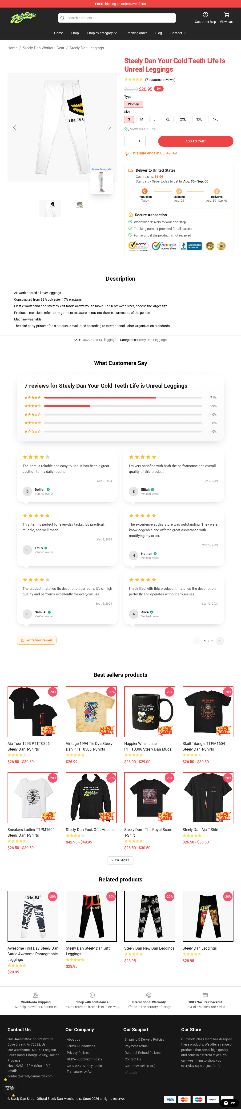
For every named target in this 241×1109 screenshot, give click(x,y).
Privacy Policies (78, 1053)
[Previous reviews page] (197, 641)
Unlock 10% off (9, 1088)
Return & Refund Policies (143, 1053)
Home (12, 48)
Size (127, 112)
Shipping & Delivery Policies (144, 1039)
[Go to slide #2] (74, 208)
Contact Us (133, 1059)
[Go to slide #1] (50, 208)
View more (121, 860)
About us (73, 1039)
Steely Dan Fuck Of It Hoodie (89, 829)
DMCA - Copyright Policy (84, 1059)
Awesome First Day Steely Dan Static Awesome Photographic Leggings (33, 954)
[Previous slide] (15, 127)
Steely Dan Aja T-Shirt (200, 829)
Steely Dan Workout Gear (43, 48)
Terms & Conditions (81, 1046)
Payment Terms (136, 1046)
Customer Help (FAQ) (140, 1066)
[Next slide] (109, 127)
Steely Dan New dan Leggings (149, 948)
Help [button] (232, 1103)
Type (128, 97)
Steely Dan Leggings (87, 48)
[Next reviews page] (220, 641)
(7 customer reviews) (160, 80)
